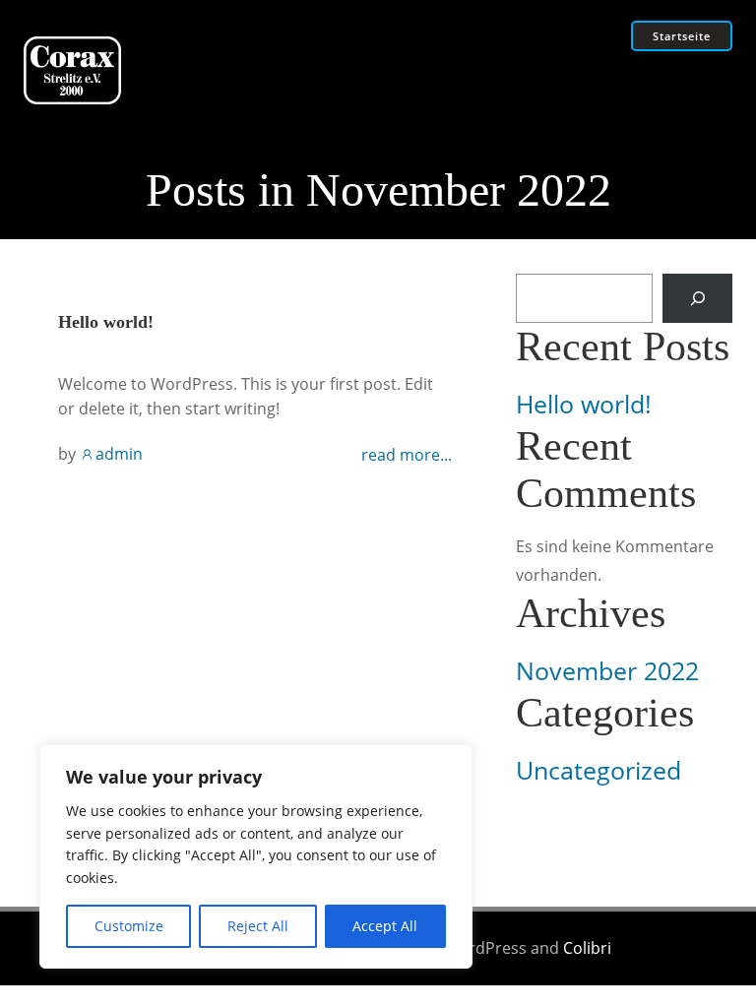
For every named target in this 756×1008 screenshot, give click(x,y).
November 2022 (607, 671)
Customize (128, 925)
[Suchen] (697, 298)
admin (119, 454)
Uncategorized (598, 770)
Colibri (587, 948)
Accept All (384, 925)
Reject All (257, 925)
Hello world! (584, 404)
